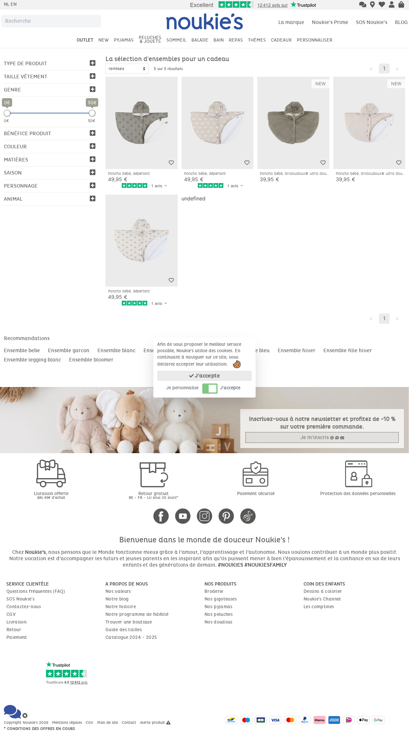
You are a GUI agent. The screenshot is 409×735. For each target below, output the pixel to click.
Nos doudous (218, 622)
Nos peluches (218, 614)
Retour (13, 629)
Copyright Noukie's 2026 (27, 722)
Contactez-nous (23, 606)
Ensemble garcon (68, 350)
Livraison (16, 622)
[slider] (7, 113)
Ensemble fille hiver (347, 350)
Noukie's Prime (330, 22)
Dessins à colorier (323, 591)
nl (7, 4)
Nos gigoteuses (220, 599)
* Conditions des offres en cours (39, 728)
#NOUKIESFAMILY (265, 565)
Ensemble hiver (296, 350)
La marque (291, 22)
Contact (129, 722)
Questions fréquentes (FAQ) (35, 591)
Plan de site (108, 722)
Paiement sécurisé (255, 493)
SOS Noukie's (371, 22)
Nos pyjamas (218, 606)
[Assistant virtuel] (363, 5)
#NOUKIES (230, 565)
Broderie (213, 591)
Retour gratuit (153, 495)
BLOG (401, 22)
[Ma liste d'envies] (382, 5)
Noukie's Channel (322, 599)
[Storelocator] (372, 5)
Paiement (16, 637)
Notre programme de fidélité (136, 614)
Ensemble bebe (22, 350)
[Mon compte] (392, 5)
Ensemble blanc (116, 350)
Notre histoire (120, 606)
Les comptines (319, 606)
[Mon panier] (401, 5)
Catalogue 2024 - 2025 (131, 637)
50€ (91, 120)
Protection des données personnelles (358, 493)
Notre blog (117, 599)
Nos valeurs (118, 591)
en (14, 4)
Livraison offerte (51, 495)
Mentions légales (67, 722)
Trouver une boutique (128, 622)
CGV (11, 614)
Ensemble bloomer (91, 360)
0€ (6, 120)
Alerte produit (153, 722)
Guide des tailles (123, 629)
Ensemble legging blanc (32, 360)
